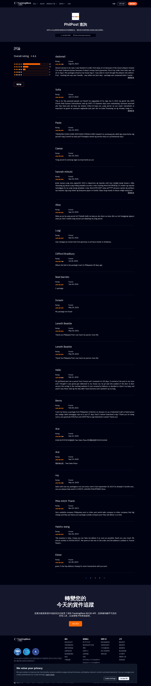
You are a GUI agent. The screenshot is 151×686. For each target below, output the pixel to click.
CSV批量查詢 (105, 648)
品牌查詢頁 (68, 651)
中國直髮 (67, 660)
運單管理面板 (69, 648)
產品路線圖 (122, 651)
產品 (34, 4)
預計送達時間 (105, 651)
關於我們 (122, 642)
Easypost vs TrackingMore (91, 662)
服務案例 (122, 648)
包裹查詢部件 (105, 645)
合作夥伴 (122, 654)
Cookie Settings (110, 678)
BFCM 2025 (86, 642)
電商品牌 (104, 654)
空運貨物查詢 (69, 645)
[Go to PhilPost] (75, 16)
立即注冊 (121, 4)
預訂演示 (75, 624)
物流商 (42, 4)
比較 (84, 657)
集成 (66, 657)
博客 (84, 648)
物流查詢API (69, 642)
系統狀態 (122, 660)
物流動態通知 (69, 654)
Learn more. (50, 675)
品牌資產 (86, 654)
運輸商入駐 (122, 657)
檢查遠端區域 (105, 642)
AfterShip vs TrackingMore (91, 660)
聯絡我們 (122, 645)
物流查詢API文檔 (88, 645)
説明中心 (86, 651)
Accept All (123, 678)
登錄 (113, 4)
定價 (69, 4)
